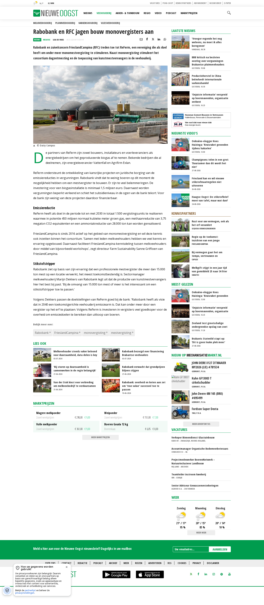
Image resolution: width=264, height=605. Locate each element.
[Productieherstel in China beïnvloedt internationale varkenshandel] (182, 79)
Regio (147, 13)
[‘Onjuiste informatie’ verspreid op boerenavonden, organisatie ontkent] (182, 97)
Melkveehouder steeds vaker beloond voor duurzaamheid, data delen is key (75, 353)
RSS (170, 563)
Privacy (197, 563)
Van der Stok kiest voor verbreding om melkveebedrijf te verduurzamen (75, 384)
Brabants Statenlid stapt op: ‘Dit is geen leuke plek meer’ (208, 340)
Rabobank (42, 333)
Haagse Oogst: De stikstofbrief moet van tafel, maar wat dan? (210, 198)
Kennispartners (183, 3)
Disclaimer (213, 563)
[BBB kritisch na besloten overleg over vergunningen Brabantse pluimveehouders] (182, 60)
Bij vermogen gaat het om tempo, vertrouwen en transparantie (207, 254)
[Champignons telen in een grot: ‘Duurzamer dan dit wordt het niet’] (182, 163)
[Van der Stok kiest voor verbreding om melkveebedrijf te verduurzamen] (43, 385)
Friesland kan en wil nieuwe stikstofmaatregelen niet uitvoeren (208, 181)
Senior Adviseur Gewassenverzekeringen (195, 485)
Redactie (82, 563)
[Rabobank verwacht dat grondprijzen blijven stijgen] (112, 370)
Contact (66, 563)
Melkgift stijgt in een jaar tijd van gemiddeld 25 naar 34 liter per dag (209, 269)
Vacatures (155, 3)
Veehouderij (104, 13)
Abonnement (200, 3)
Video (158, 13)
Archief (113, 563)
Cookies (182, 563)
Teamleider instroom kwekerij (189, 474)
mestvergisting (121, 333)
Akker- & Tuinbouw (127, 13)
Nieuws (88, 13)
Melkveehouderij (42, 23)
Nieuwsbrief (215, 3)
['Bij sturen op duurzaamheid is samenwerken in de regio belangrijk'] (43, 370)
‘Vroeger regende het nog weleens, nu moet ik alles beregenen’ (207, 42)
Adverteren (154, 563)
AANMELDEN (220, 549)
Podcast (171, 13)
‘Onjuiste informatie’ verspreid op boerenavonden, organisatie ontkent (210, 98)
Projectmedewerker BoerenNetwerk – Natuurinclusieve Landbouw (193, 461)
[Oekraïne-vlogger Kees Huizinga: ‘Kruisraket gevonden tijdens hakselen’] (182, 144)
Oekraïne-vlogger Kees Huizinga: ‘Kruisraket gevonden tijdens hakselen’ (210, 144)
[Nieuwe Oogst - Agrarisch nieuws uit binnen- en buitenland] (55, 13)
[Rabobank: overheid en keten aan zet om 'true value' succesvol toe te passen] (112, 385)
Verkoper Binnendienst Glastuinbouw (193, 437)
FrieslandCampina (66, 333)
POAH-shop (168, 3)
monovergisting (94, 333)
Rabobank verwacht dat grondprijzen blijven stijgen (143, 368)
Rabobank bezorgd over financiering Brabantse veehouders (143, 353)
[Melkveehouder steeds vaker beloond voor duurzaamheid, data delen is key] (43, 354)
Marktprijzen (189, 13)
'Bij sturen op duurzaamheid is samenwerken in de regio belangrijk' (75, 368)
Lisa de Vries (58, 39)
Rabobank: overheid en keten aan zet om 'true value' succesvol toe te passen (143, 385)
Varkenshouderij (88, 23)
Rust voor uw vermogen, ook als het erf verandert (210, 223)
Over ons (50, 563)
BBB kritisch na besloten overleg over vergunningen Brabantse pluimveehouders (208, 60)
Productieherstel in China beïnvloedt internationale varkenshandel (207, 79)
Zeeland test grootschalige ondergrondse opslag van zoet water (209, 324)
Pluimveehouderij (65, 23)
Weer (175, 497)
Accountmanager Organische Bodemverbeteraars (200, 448)
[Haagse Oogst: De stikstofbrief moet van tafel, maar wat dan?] (182, 200)
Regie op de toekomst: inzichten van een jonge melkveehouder (206, 238)
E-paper (227, 3)
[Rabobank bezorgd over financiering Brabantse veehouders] (112, 354)
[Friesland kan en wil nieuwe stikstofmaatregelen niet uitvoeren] (182, 181)
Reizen (138, 563)
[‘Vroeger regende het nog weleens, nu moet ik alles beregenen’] (182, 42)
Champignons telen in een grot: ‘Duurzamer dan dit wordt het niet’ (210, 163)
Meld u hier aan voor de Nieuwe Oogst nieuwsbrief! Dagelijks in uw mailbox (82, 548)
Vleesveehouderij (110, 23)
